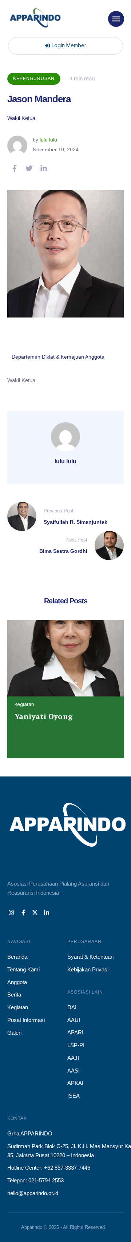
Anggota (17, 982)
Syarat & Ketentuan (90, 957)
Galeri (14, 1033)
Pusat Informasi (26, 1020)
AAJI (73, 1058)
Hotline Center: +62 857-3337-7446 (48, 1168)
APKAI (75, 1083)
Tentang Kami (23, 969)
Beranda (17, 957)
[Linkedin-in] (47, 912)
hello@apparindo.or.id (32, 1193)
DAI (71, 1007)
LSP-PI (75, 1045)
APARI (75, 1032)
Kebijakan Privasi (87, 969)
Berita (14, 994)
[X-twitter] (35, 912)
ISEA (73, 1096)
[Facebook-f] (23, 912)
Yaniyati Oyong (44, 716)
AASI (73, 1070)
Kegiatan (24, 704)
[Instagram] (11, 912)
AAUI (73, 1020)
